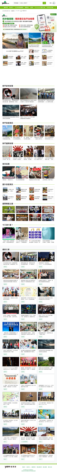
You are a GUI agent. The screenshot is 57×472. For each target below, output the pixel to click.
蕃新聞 (6, 7)
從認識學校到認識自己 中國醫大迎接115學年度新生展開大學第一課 (28, 404)
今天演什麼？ (7, 225)
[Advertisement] (28, 75)
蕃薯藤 (5, 3)
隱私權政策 (39, 467)
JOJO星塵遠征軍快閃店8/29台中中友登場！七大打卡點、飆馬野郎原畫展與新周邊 (10, 457)
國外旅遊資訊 (7, 184)
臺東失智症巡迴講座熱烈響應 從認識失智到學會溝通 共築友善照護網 (10, 282)
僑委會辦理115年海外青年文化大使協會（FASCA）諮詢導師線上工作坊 (28, 299)
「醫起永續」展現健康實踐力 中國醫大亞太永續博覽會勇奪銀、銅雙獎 (10, 334)
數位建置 (45, 467)
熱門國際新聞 (7, 143)
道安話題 (6, 164)
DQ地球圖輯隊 (19, 7)
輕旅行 (11, 7)
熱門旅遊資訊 (7, 123)
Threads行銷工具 (40, 7)
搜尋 (31, 7)
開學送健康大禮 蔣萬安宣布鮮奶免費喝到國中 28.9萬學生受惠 (28, 264)
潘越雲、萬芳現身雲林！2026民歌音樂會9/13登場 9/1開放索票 (28, 369)
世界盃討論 (50, 7)
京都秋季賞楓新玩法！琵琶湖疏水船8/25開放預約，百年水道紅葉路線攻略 (46, 457)
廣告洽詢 (50, 467)
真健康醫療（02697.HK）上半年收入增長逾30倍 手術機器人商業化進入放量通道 (46, 387)
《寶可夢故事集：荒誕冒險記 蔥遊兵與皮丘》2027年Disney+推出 (46, 422)
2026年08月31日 (6, 11)
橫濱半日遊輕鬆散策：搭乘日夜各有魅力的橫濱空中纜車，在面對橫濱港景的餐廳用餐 (46, 439)
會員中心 (28, 467)
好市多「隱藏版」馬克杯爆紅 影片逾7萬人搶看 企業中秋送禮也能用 (10, 317)
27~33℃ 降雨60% (21, 10)
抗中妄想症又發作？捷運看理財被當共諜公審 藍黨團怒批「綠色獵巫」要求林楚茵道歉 (10, 264)
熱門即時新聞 (7, 86)
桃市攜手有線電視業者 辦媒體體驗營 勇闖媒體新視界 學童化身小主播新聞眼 (28, 352)
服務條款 (34, 467)
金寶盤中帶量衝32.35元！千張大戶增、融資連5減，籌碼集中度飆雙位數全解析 (28, 317)
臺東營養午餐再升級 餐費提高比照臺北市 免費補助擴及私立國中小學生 (28, 282)
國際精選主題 (7, 203)
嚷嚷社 (27, 7)
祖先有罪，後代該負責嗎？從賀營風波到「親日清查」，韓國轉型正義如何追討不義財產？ (28, 439)
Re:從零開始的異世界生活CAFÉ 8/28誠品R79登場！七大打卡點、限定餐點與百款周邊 (28, 457)
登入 (51, 3)
